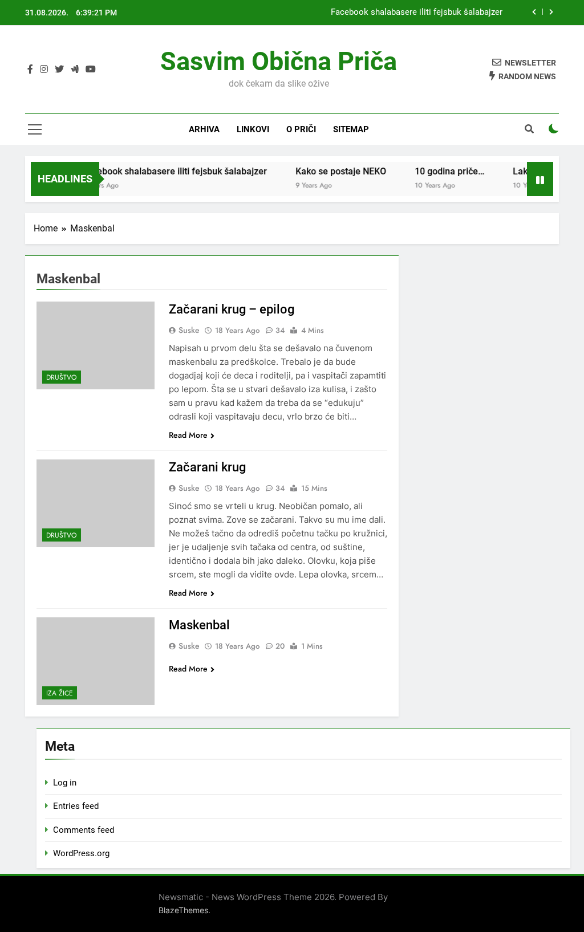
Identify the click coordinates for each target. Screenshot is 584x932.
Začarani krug (207, 467)
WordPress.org (81, 853)
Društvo (61, 377)
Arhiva (204, 129)
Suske (189, 330)
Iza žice (59, 693)
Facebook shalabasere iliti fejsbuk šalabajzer (416, 12)
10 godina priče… (440, 171)
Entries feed (76, 806)
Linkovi (253, 129)
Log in (64, 783)
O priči (301, 129)
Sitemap (351, 129)
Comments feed (83, 830)
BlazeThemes (183, 910)
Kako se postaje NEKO (331, 171)
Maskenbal (199, 625)
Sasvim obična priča (278, 61)
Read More (188, 435)
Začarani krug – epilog (231, 309)
